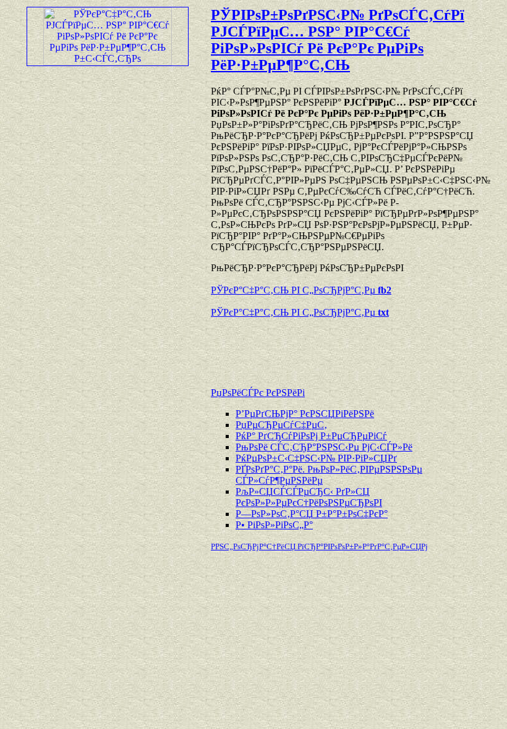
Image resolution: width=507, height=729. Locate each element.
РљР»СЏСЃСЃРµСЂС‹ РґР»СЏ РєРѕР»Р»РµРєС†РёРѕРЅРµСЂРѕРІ (309, 497)
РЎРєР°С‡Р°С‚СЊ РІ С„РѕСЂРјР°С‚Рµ (301, 290)
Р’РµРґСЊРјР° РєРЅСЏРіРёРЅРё (305, 413)
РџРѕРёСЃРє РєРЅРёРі (258, 392)
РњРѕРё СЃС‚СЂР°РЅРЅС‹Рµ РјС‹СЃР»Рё (324, 447)
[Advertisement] (355, 346)
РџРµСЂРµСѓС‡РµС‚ (281, 424)
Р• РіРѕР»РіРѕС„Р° (274, 525)
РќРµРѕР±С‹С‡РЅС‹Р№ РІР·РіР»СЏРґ (316, 458)
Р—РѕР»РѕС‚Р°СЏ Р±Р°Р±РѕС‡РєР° (312, 513)
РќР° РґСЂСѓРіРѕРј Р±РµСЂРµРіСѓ (311, 436)
